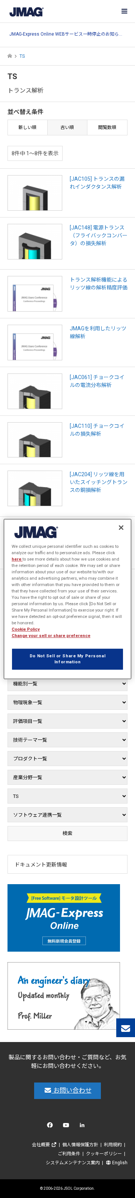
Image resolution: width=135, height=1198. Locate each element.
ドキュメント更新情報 (41, 865)
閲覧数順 (107, 127)
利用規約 (113, 1144)
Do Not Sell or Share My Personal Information (67, 659)
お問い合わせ (72, 1090)
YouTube (67, 1127)
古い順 (67, 127)
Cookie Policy (26, 629)
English (119, 1162)
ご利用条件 (69, 1153)
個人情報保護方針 (80, 1144)
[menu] (123, 11)
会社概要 (41, 1144)
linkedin (84, 1127)
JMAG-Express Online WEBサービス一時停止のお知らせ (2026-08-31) (67, 34)
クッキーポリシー (104, 1153)
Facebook (51, 1127)
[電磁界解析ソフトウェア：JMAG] (26, 11)
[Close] (121, 527)
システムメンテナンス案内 (73, 1162)
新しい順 (27, 127)
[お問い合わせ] (125, 1027)
